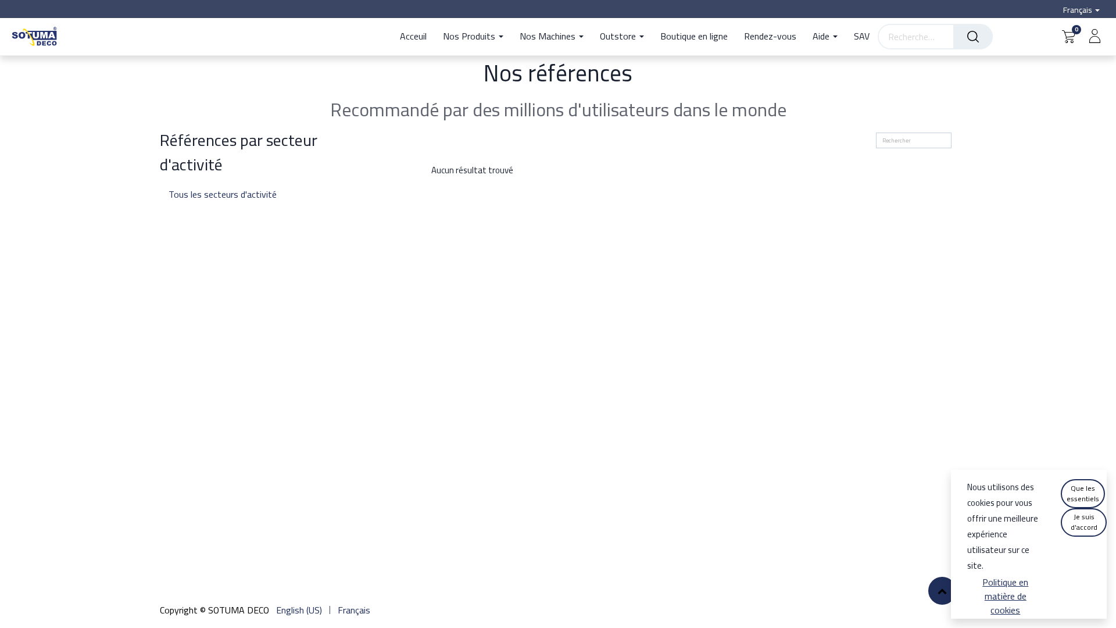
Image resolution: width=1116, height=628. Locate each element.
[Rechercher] (973, 36)
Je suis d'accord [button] (1084, 522)
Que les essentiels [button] (1083, 493)
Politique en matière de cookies (1005, 596)
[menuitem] (417, 37)
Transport (251, 210)
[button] (942, 591)
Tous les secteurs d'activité (251, 194)
